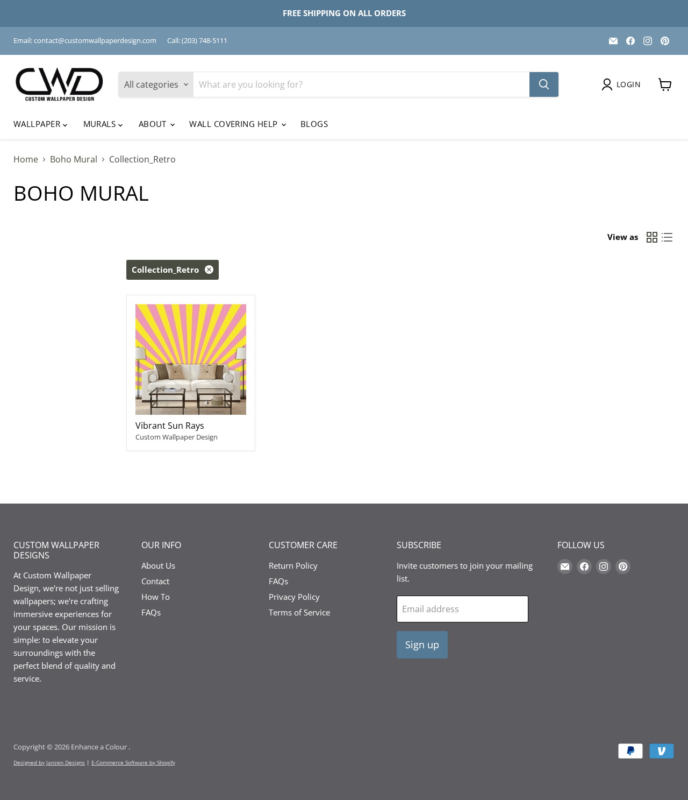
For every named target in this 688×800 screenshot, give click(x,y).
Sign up (422, 644)
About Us (158, 565)
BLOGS (314, 123)
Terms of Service (299, 612)
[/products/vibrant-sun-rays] (190, 359)
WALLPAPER (38, 123)
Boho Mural (73, 159)
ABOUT (154, 123)
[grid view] (652, 237)
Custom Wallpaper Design (176, 437)
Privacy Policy (294, 596)
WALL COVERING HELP (234, 123)
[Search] (543, 84)
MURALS (100, 123)
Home (25, 159)
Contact (155, 581)
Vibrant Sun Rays (169, 425)
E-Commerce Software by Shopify (133, 762)
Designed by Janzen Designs (49, 762)
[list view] (667, 237)
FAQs (151, 612)
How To (155, 596)
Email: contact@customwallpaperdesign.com (84, 41)
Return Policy (293, 565)
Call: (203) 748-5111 (197, 41)
